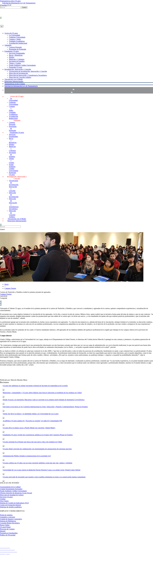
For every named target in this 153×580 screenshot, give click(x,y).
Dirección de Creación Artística (20, 77)
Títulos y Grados (15, 63)
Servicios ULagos (6, 497)
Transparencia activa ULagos (10, 1)
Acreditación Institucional (18, 43)
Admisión (7, 45)
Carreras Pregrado (15, 47)
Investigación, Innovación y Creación (17, 69)
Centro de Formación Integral (10, 505)
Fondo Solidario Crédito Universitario (22, 65)
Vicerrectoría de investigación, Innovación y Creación (28, 71)
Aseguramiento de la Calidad (10, 487)
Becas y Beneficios (16, 55)
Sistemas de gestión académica (11, 507)
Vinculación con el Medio (13, 79)
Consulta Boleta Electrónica (10, 523)
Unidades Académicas (17, 41)
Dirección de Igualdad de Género (12, 495)
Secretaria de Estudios (17, 61)
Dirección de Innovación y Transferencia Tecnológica (28, 75)
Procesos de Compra (7, 529)
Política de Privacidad (7, 535)
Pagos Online (5, 525)
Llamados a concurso (7, 517)
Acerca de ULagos (11, 33)
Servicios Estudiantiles (17, 53)
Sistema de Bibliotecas (8, 521)
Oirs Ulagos (4, 501)
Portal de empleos (6, 515)
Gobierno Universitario (17, 37)
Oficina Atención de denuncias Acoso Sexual (16, 493)
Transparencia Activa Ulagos (14, 84)
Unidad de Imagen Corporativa (11, 519)
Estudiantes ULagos (11, 51)
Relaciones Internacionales (13, 81)
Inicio (6, 284)
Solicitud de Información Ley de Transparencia (18, 3)
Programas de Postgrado (17, 49)
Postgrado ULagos (15, 67)
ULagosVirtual (5, 527)
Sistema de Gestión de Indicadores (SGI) (14, 503)
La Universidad (14, 35)
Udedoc (3, 499)
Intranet (2, 531)
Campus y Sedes (15, 39)
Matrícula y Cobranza (16, 59)
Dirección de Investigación (18, 73)
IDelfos (11, 57)
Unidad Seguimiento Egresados (11, 489)
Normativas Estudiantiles (9, 533)
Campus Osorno (10, 288)
